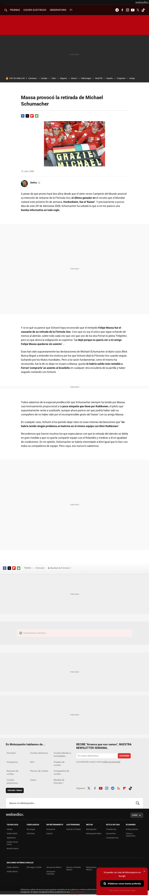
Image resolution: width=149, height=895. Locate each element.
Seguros (63, 78)
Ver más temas (14, 790)
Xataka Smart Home (12, 843)
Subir (134, 815)
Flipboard (32, 116)
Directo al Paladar (73, 829)
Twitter (138, 10)
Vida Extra (31, 833)
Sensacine (50, 829)
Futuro (33, 780)
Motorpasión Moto (93, 833)
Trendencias (111, 829)
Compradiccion (112, 838)
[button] (35, 183)
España (110, 78)
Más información (77, 892)
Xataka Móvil (12, 833)
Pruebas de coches (59, 763)
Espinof (49, 833)
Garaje (132, 78)
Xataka (10, 829)
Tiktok (143, 10)
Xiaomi (74, 78)
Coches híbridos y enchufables (62, 754)
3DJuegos (31, 829)
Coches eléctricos (39, 753)
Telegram (117, 10)
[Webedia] (142, 2)
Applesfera (11, 838)
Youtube (132, 10)
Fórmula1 (40, 568)
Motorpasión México (91, 868)
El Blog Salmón (132, 829)
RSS (118, 788)
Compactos (12, 762)
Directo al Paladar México (73, 868)
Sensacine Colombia (50, 872)
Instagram (127, 10)
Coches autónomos (12, 781)
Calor (54, 78)
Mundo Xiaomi (12, 848)
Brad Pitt (98, 78)
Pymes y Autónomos (130, 834)
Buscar (137, 803)
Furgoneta (121, 78)
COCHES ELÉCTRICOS (34, 10)
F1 (71, 10)
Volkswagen (86, 78)
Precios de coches (39, 771)
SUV (32, 762)
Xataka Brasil (12, 871)
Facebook (122, 10)
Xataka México (13, 867)
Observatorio (58, 10)
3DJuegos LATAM (34, 867)
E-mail (36, 116)
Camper (44, 78)
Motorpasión (91, 829)
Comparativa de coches (61, 772)
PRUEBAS (15, 10)
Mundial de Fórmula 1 (60, 568)
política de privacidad (111, 762)
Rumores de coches (12, 772)
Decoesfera (111, 833)
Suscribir (124, 756)
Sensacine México (54, 867)
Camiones (32, 78)
